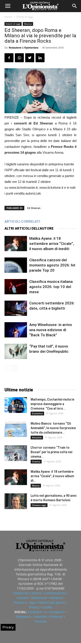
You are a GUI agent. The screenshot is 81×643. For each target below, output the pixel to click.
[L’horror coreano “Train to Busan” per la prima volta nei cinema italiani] (15, 453)
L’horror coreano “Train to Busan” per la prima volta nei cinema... (51, 452)
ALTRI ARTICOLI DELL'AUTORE (29, 228)
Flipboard (23, 616)
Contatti (22, 598)
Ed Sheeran (33, 208)
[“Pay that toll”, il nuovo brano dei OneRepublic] (15, 351)
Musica (28, 23)
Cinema (36, 461)
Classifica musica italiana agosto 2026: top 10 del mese (51, 286)
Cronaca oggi (39, 505)
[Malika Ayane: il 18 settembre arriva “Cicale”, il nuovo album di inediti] (15, 243)
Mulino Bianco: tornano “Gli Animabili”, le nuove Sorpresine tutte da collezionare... (53, 428)
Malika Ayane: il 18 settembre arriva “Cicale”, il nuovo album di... (52, 476)
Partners (20, 602)
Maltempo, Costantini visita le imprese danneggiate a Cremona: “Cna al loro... (52, 404)
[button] (74, 6)
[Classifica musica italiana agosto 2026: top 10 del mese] (15, 287)
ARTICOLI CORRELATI (22, 222)
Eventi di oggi (24, 17)
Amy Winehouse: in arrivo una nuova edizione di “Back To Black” (50, 329)
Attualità (37, 437)
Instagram (57, 612)
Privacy (34, 607)
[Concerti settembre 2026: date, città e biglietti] (15, 308)
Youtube (40, 621)
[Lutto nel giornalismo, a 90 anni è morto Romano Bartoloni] (15, 501)
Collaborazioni (55, 593)
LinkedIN (40, 616)
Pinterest (56, 616)
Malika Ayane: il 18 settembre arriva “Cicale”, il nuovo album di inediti (51, 243)
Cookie (47, 607)
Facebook (35, 612)
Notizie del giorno (51, 602)
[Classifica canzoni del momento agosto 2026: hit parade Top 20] (15, 265)
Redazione (39, 598)
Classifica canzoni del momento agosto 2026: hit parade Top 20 (52, 265)
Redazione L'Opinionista (23, 47)
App (32, 602)
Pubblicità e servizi (27, 593)
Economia (37, 413)
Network (56, 598)
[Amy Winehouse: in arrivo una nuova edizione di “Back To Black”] (15, 330)
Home (8, 17)
